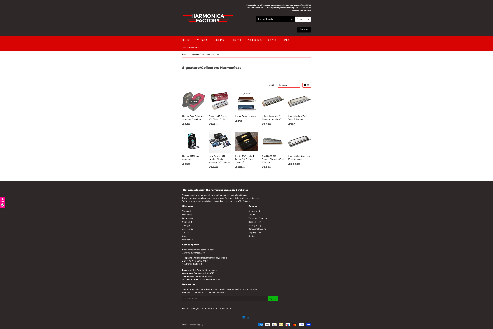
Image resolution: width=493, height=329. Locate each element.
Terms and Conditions (258, 218)
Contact (251, 236)
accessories (255, 40)
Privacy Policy (254, 225)
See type (237, 40)
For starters (187, 218)
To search (186, 211)
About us (252, 214)
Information (190, 47)
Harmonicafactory (196, 325)
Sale (184, 236)
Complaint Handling (257, 229)
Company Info (254, 211)
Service (273, 40)
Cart (306, 29)
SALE (286, 40)
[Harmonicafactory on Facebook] (243, 317)
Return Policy (254, 222)
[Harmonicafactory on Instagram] (248, 317)
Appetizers (201, 40)
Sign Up (272, 298)
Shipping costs (255, 232)
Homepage (187, 214)
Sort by (272, 85)
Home (185, 40)
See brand (220, 40)
